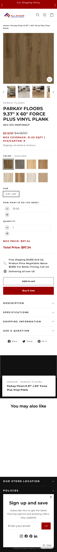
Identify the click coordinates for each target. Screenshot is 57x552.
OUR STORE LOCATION (21, 481)
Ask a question (16, 330)
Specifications (16, 312)
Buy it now (28, 290)
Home (6, 25)
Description (13, 303)
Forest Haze (20, 177)
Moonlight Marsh (43, 177)
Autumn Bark (8, 164)
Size (5, 189)
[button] (2, 5)
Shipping (7, 145)
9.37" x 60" (11, 194)
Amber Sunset (43, 164)
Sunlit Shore (31, 164)
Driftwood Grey (8, 177)
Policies (11, 490)
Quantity (9, 221)
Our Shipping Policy (28, 2)
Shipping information (22, 321)
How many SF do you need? (21, 203)
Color (14, 156)
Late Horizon (20, 164)
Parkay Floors (14, 103)
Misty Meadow (31, 177)
